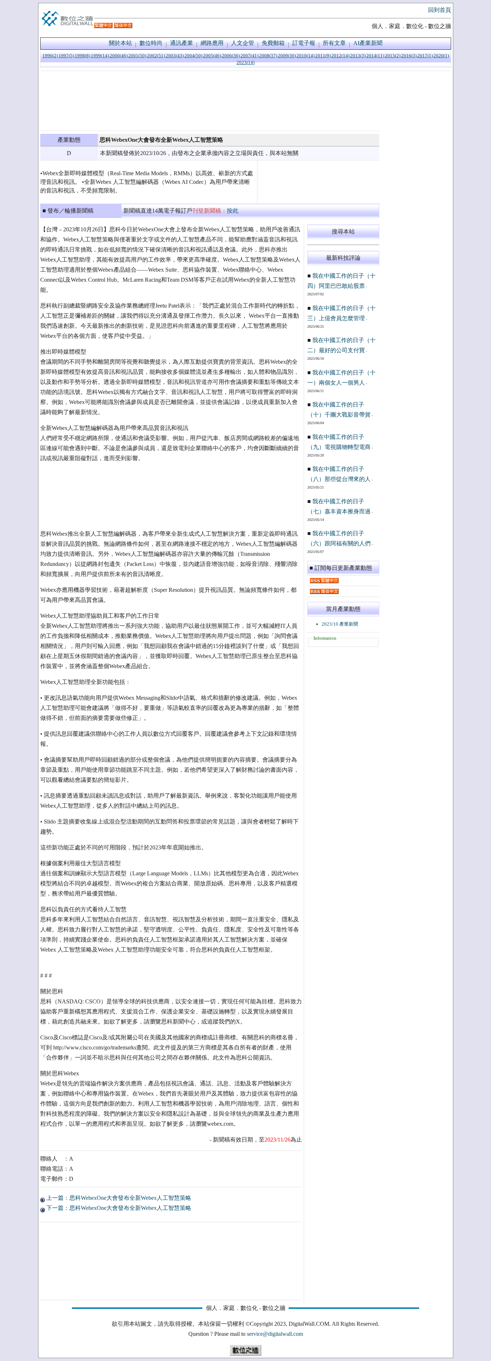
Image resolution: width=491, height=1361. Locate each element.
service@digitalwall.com (275, 1334)
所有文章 (334, 43)
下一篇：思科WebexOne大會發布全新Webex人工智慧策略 (118, 1208)
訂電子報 (303, 43)
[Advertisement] (209, 101)
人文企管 (242, 43)
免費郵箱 (273, 43)
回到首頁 (439, 10)
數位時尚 (150, 43)
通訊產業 (181, 43)
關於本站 (120, 43)
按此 (232, 211)
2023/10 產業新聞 (340, 624)
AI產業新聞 (367, 43)
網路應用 (212, 43)
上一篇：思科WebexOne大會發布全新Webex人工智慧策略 (118, 1198)
